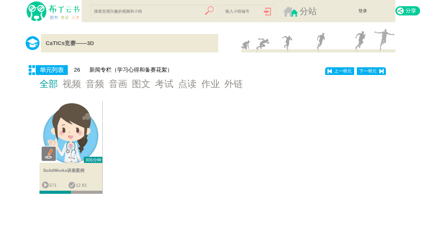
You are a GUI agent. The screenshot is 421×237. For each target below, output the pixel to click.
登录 (362, 10)
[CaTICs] (45, 11)
